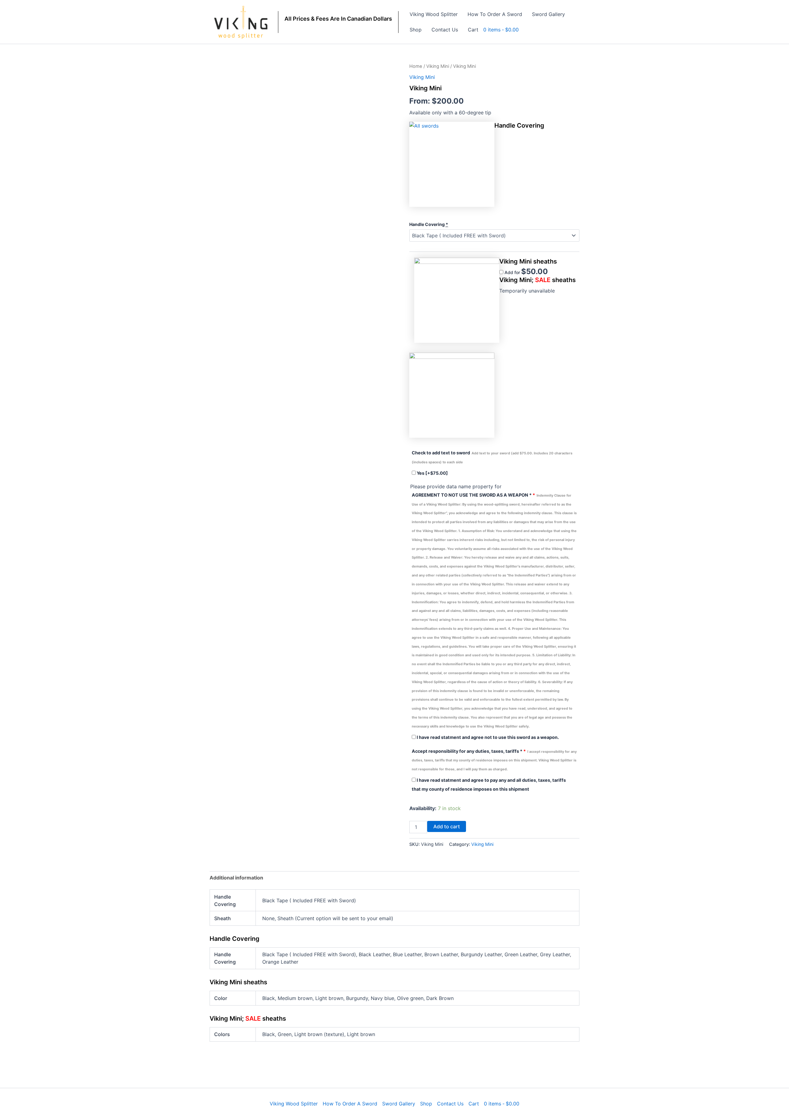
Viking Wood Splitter (434, 14)
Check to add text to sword (492, 457)
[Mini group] (456, 300)
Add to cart (446, 826)
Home (415, 66)
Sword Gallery (548, 14)
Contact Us (444, 30)
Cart (473, 30)
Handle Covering (428, 224)
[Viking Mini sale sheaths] (451, 395)
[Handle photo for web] (451, 164)
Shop (416, 30)
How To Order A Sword (495, 14)
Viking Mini (437, 66)
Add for (525, 272)
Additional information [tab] (236, 878)
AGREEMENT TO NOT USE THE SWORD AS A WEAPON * (494, 610)
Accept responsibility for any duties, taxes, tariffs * (494, 760)
